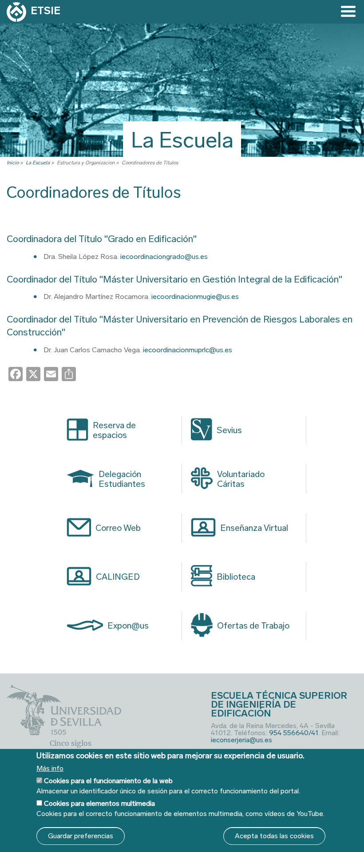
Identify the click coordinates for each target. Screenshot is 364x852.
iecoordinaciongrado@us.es (164, 256)
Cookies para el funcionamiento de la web (108, 780)
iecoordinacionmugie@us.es (195, 296)
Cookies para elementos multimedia (99, 803)
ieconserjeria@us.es (241, 740)
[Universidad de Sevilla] (64, 733)
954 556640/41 (293, 733)
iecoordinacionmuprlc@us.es (187, 350)
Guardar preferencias (80, 836)
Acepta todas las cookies (274, 836)
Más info (49, 768)
